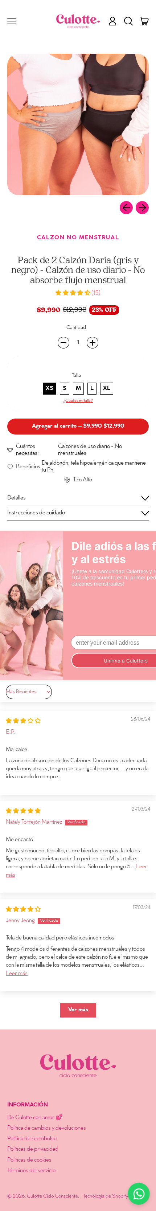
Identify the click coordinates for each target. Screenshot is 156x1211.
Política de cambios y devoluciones (46, 1128)
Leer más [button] (17, 974)
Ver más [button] (78, 1010)
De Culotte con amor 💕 (35, 1118)
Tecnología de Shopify (105, 1196)
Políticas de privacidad (32, 1149)
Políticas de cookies (29, 1160)
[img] (23, 721)
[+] (92, 342)
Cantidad (76, 327)
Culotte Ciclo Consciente (52, 1196)
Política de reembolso (32, 1139)
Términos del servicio (31, 1171)
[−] (63, 342)
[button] (128, 21)
